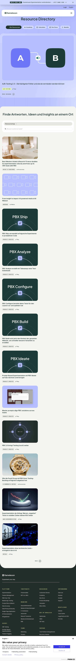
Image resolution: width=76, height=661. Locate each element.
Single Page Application (8, 611)
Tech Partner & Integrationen (47, 631)
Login (65, 7)
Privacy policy (19, 655)
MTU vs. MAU (24, 595)
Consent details (7, 655)
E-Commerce (24, 611)
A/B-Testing (5, 627)
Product (23, 634)
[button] (71, 6)
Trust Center (61, 613)
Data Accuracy (6, 606)
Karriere (60, 595)
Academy (42, 595)
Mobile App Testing (7, 600)
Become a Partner (44, 634)
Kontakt (60, 598)
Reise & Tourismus (26, 616)
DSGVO (60, 611)
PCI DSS (60, 619)
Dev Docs (42, 598)
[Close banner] (73, 2)
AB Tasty (41, 621)
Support (60, 600)
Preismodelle (24, 592)
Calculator (42, 603)
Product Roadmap (44, 600)
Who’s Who (42, 606)
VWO (40, 619)
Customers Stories (44, 592)
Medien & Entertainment (27, 619)
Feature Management (8, 595)
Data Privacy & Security (8, 608)
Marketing (23, 631)
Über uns (60, 592)
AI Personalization (7, 614)
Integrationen (5, 616)
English (4, 638)
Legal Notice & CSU (63, 616)
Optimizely (42, 616)
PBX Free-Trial (6, 598)
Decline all (62, 650)
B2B (22, 621)
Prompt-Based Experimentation (6, 630)
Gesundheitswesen (26, 605)
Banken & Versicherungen (28, 608)
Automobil (23, 613)
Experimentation (6, 592)
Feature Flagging (6, 633)
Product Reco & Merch (8, 603)
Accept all (62, 646)
